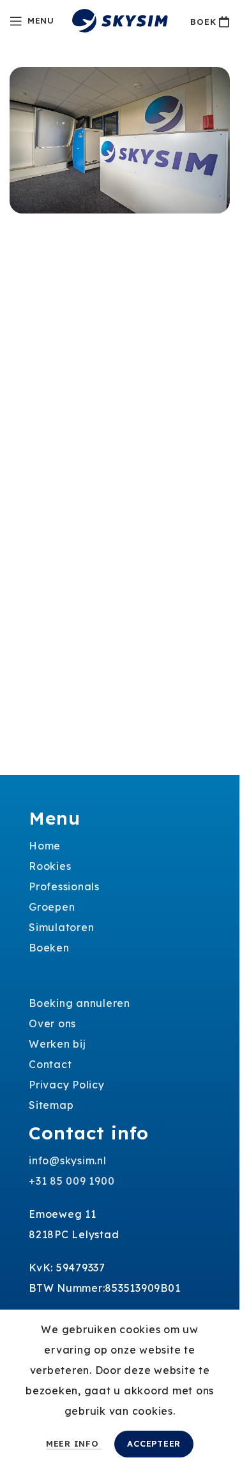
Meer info (74, 1443)
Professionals (64, 886)
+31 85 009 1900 (71, 1180)
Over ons (52, 1023)
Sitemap (51, 1105)
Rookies (50, 866)
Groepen (52, 906)
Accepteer (154, 1443)
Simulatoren (61, 927)
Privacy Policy (67, 1084)
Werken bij (57, 1043)
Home (45, 845)
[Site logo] (120, 19)
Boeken (49, 947)
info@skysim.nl (68, 1160)
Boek (203, 22)
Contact (50, 1064)
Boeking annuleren (79, 1003)
